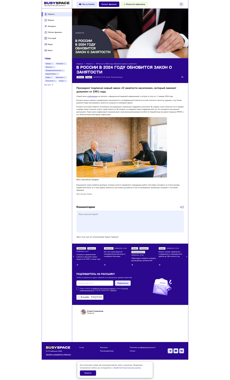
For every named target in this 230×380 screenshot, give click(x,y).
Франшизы (59, 77)
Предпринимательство (53, 70)
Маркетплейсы (51, 74)
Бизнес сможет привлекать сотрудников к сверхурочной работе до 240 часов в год (170, 254)
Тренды (48, 64)
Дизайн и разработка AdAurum (58, 354)
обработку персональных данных (103, 288)
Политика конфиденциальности (142, 347)
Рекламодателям (107, 351)
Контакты (104, 347)
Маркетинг (81, 248)
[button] (74, 256)
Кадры (48, 77)
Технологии (50, 81)
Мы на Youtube (88, 4)
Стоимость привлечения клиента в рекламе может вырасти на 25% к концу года (88, 257)
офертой (113, 290)
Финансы (49, 67)
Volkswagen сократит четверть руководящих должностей (143, 259)
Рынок (61, 81)
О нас (81, 347)
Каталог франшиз (109, 4)
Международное (138, 252)
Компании (59, 64)
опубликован (92, 96)
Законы (80, 77)
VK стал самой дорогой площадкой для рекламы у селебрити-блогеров (114, 254)
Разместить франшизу (135, 4)
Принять (88, 373)
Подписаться (122, 283)
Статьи (132, 351)
